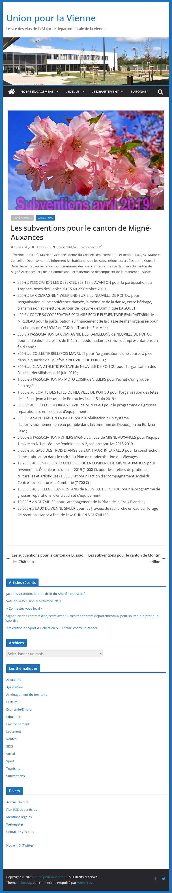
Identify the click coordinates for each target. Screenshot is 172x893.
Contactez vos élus (20, 832)
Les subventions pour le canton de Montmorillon (124, 558)
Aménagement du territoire (26, 694)
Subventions (45, 217)
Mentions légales (19, 817)
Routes (11, 739)
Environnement (17, 724)
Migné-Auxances (22, 217)
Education (13, 717)
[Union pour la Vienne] (86, 40)
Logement (13, 731)
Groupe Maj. (22, 247)
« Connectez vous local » (24, 608)
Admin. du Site (17, 802)
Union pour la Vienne (51, 18)
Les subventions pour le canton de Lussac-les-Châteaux (47, 558)
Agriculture (14, 687)
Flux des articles (21, 809)
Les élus (73, 91)
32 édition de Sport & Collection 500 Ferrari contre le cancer (51, 628)
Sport (10, 761)
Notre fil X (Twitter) (20, 845)
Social (10, 754)
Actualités (13, 680)
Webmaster (15, 824)
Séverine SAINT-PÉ (90, 247)
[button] (56, 92)
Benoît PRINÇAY (66, 247)
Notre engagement (37, 91)
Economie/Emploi (19, 709)
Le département (105, 91)
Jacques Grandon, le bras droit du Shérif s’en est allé (45, 594)
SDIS (9, 746)
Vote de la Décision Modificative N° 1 (33, 601)
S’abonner (139, 91)
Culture (11, 702)
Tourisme (13, 768)
